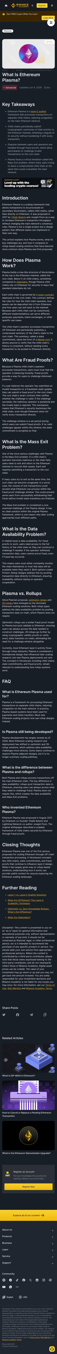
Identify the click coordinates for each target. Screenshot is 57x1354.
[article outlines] (51, 22)
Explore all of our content (26, 1215)
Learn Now (48, 18)
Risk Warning (45, 1337)
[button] (52, 5)
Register (42, 5)
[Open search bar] (31, 5)
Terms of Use (35, 1337)
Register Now (28, 1186)
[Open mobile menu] (52, 5)
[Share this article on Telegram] (31, 1014)
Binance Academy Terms (11, 1340)
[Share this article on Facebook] (17, 1014)
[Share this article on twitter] (4, 1014)
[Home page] (20, 5)
